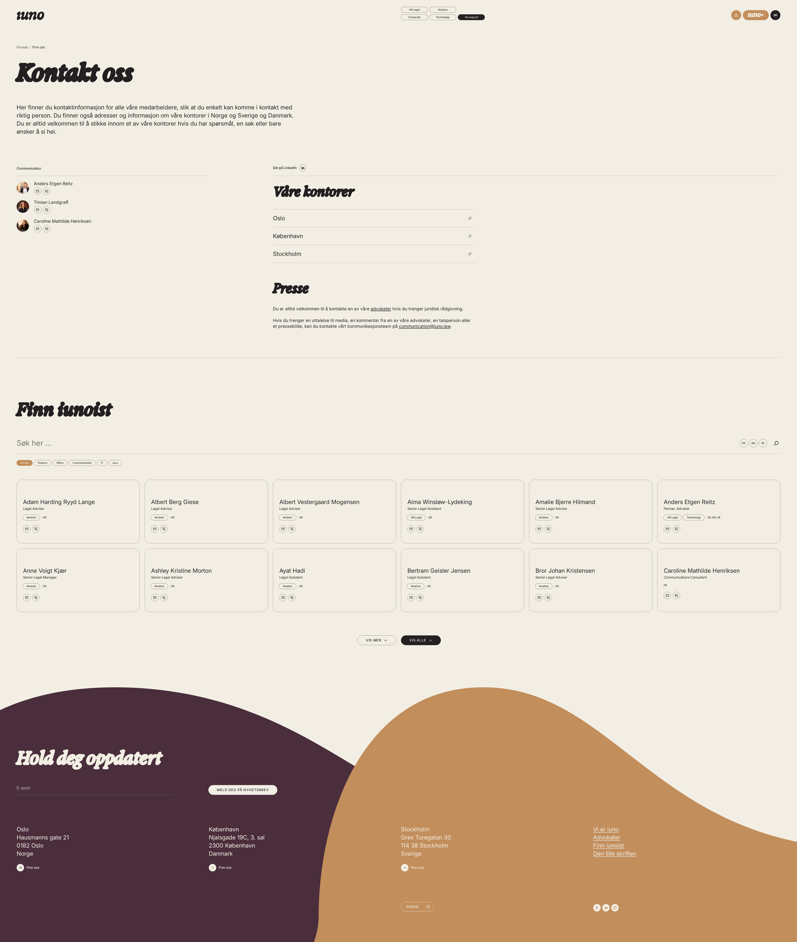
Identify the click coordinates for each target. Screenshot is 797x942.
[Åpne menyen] (775, 15)
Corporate (414, 17)
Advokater (606, 837)
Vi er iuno (606, 829)
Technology (443, 17)
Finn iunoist (608, 845)
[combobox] (417, 906)
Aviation (443, 9)
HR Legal (414, 9)
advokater (381, 308)
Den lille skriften (614, 853)
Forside (22, 47)
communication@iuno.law (424, 326)
